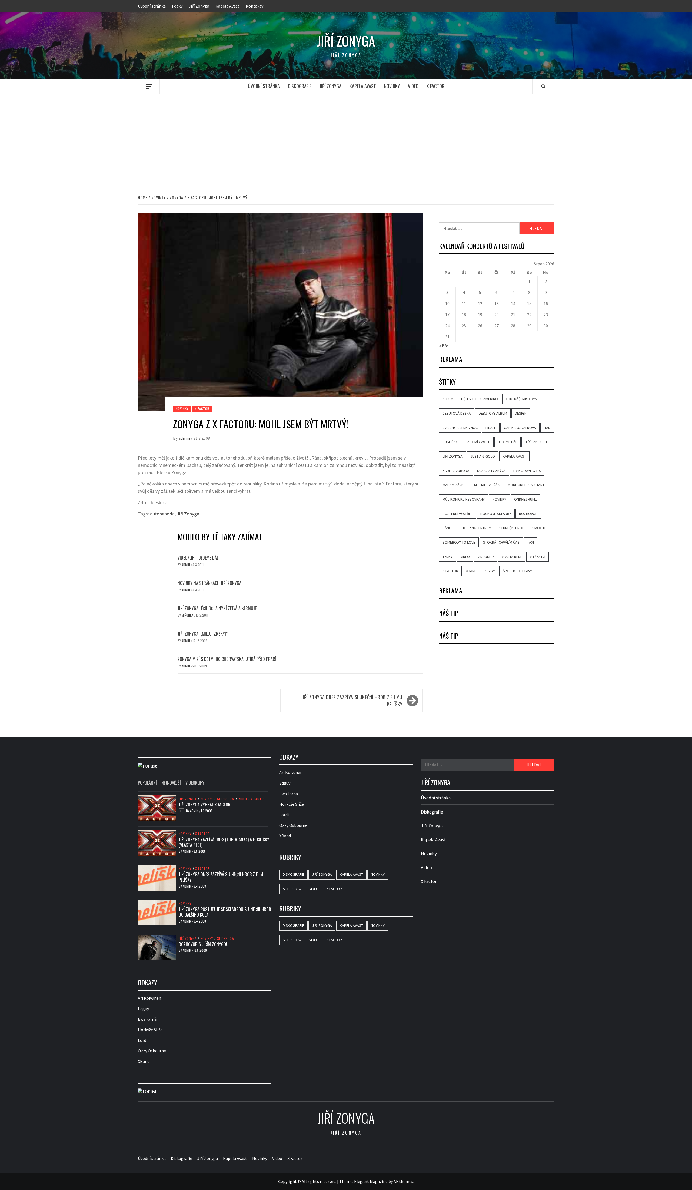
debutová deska (457, 413)
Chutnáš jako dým (522, 398)
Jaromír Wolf (477, 441)
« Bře (443, 345)
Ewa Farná (147, 1019)
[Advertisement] (346, 138)
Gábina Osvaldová (520, 427)
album (448, 398)
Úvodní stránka (152, 6)
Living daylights (527, 470)
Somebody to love (459, 542)
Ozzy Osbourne (152, 1050)
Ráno (447, 527)
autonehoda (162, 514)
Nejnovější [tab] (171, 782)
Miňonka (188, 615)
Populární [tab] (147, 782)
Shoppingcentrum (475, 527)
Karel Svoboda (456, 470)
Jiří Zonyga (199, 6)
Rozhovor (528, 513)
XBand (471, 570)
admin (184, 438)
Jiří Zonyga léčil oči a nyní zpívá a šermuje (217, 608)
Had (547, 427)
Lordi (142, 1040)
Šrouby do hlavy (517, 570)
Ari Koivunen (149, 998)
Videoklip (486, 556)
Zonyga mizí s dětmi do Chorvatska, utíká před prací (227, 659)
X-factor (450, 570)
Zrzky (489, 570)
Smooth (539, 527)
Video (413, 86)
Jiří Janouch (536, 441)
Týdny (448, 556)
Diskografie (299, 86)
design (521, 413)
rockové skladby (495, 513)
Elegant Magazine (371, 1181)
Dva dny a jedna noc (460, 427)
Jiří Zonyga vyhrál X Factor (205, 804)
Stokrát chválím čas (501, 542)
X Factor (435, 86)
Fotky (177, 6)
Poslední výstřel (458, 513)
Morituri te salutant (526, 484)
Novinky (392, 86)
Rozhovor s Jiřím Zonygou (203, 944)
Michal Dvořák (487, 484)
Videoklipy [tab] (194, 782)
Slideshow (225, 799)
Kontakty (254, 6)
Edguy (143, 1008)
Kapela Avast (227, 6)
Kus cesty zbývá (491, 470)
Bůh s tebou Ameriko (479, 398)
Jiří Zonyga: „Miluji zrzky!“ (203, 633)
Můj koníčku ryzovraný (464, 499)
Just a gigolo (482, 456)
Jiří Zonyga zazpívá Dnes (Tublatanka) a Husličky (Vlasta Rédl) (224, 842)
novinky (499, 499)
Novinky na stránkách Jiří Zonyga (209, 583)
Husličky (450, 441)
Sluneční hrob (511, 527)
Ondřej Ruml (525, 499)
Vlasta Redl (512, 556)
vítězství (537, 556)
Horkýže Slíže (150, 1029)
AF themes (403, 1181)
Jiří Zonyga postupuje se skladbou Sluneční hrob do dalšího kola (225, 912)
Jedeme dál (507, 441)
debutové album (493, 413)
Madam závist (454, 484)
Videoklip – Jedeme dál (198, 557)
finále (490, 427)
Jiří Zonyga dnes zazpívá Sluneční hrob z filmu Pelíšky (351, 700)
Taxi (530, 542)
